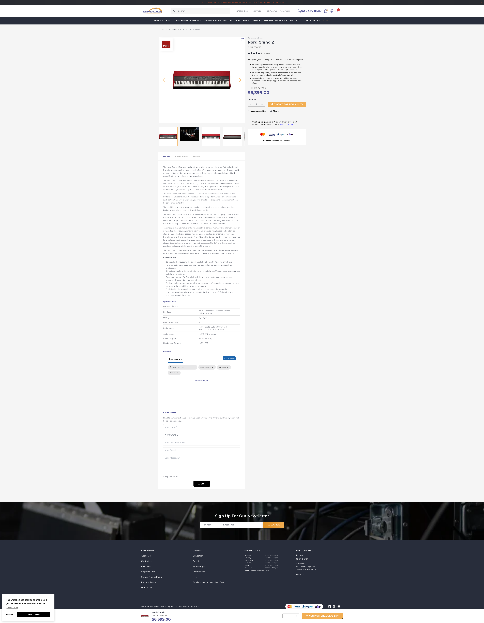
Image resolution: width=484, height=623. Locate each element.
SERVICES (257, 11)
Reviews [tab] (175, 359)
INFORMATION (242, 11)
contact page (180, 418)
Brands (316, 21)
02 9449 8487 (209, 418)
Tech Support (199, 566)
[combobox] (200, 11)
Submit (202, 484)
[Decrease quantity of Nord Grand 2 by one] (251, 104)
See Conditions (286, 124)
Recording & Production (214, 21)
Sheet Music (289, 21)
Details (166, 156)
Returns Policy (148, 582)
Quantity (252, 99)
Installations (199, 572)
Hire (195, 577)
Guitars (157, 21)
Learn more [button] (12, 607)
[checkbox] (174, 373)
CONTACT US (272, 11)
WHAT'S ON (285, 11)
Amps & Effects (171, 21)
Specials (326, 21)
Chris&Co (197, 606)
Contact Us (146, 561)
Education (198, 556)
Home (161, 29)
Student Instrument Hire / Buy (208, 582)
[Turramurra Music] (152, 11)
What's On (146, 587)
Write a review (229, 358)
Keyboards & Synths (190, 21)
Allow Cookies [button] (33, 614)
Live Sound (234, 21)
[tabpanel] (202, 387)
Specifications (181, 156)
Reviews (196, 156)
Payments (146, 566)
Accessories (304, 21)
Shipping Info (148, 572)
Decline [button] (9, 614)
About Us (146, 556)
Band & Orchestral (272, 21)
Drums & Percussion (251, 21)
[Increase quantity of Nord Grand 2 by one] (262, 104)
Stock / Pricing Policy (151, 577)
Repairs (196, 561)
